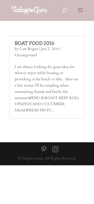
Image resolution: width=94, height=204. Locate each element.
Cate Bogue (29, 48)
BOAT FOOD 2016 (34, 43)
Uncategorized (26, 55)
